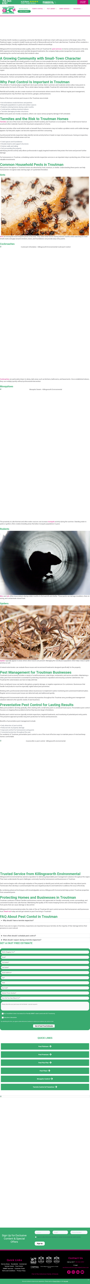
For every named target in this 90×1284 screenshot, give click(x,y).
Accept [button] (66, 1281)
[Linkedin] (78, 1272)
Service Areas (23, 8)
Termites (3, 122)
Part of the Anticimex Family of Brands (45, 1274)
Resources (77, 8)
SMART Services (64, 8)
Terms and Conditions (8, 1271)
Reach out (7, 911)
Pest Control (19, 1266)
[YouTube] (82, 1272)
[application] (55, 3)
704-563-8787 (79, 1262)
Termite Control (37, 8)
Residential (14, 1264)
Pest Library (51, 8)
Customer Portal (20, 1268)
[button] (88, 1280)
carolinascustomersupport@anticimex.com (76, 1267)
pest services (57, 49)
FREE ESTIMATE (24, 11)
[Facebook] (69, 1272)
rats (8, 596)
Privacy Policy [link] (56, 1281)
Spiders (2, 661)
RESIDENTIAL (48, 1)
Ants (1, 236)
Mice (1, 596)
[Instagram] (73, 1272)
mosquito (51, 522)
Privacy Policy (21, 1271)
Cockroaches (4, 379)
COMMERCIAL (48, 3)
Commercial (23, 1264)
